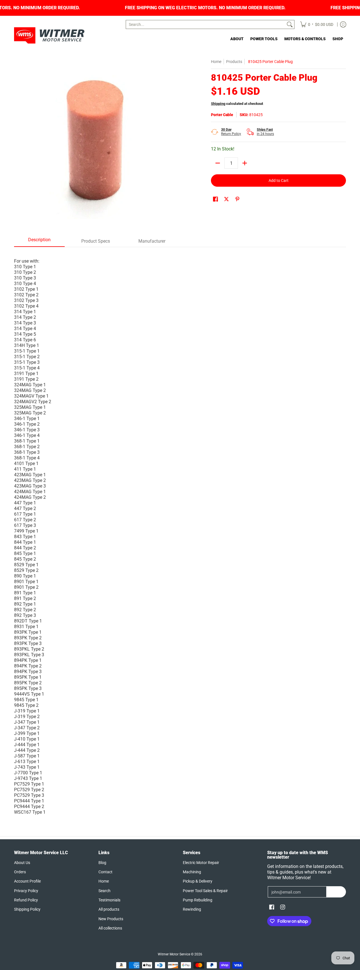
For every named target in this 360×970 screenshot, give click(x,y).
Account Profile (27, 881)
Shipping (218, 103)
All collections (110, 928)
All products (108, 909)
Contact (105, 872)
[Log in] (343, 24)
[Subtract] (217, 163)
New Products (110, 919)
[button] (215, 199)
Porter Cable (222, 114)
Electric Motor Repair (201, 862)
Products (234, 61)
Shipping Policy (27, 909)
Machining (192, 872)
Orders (20, 872)
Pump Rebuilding (197, 900)
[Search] (289, 24)
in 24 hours (265, 132)
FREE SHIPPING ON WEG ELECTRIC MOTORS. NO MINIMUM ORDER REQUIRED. (215, 8)
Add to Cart (279, 180)
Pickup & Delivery (197, 881)
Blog (102, 862)
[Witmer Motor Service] (49, 35)
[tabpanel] (180, 531)
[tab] (39, 241)
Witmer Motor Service (174, 954)
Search (104, 890)
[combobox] (205, 24)
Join (336, 892)
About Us (22, 862)
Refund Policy (26, 900)
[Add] (244, 163)
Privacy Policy (26, 890)
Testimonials (109, 900)
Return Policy (231, 132)
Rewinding (192, 909)
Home (216, 61)
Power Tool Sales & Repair (205, 890)
